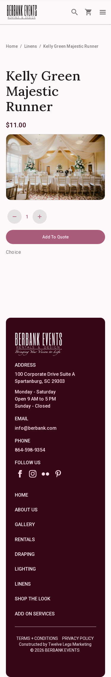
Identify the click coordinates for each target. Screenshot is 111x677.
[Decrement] (14, 217)
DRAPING (25, 554)
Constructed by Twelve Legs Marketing (55, 644)
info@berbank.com (36, 428)
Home (12, 46)
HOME (21, 495)
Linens (30, 46)
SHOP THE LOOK (32, 599)
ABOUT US (26, 510)
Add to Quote (55, 237)
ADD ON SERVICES (35, 614)
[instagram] (33, 474)
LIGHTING (25, 569)
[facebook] (20, 474)
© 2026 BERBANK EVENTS (55, 650)
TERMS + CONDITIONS (37, 638)
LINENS (23, 584)
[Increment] (40, 217)
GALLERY (25, 524)
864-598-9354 (30, 450)
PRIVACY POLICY (78, 638)
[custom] (45, 474)
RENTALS (25, 539)
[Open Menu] (103, 12)
